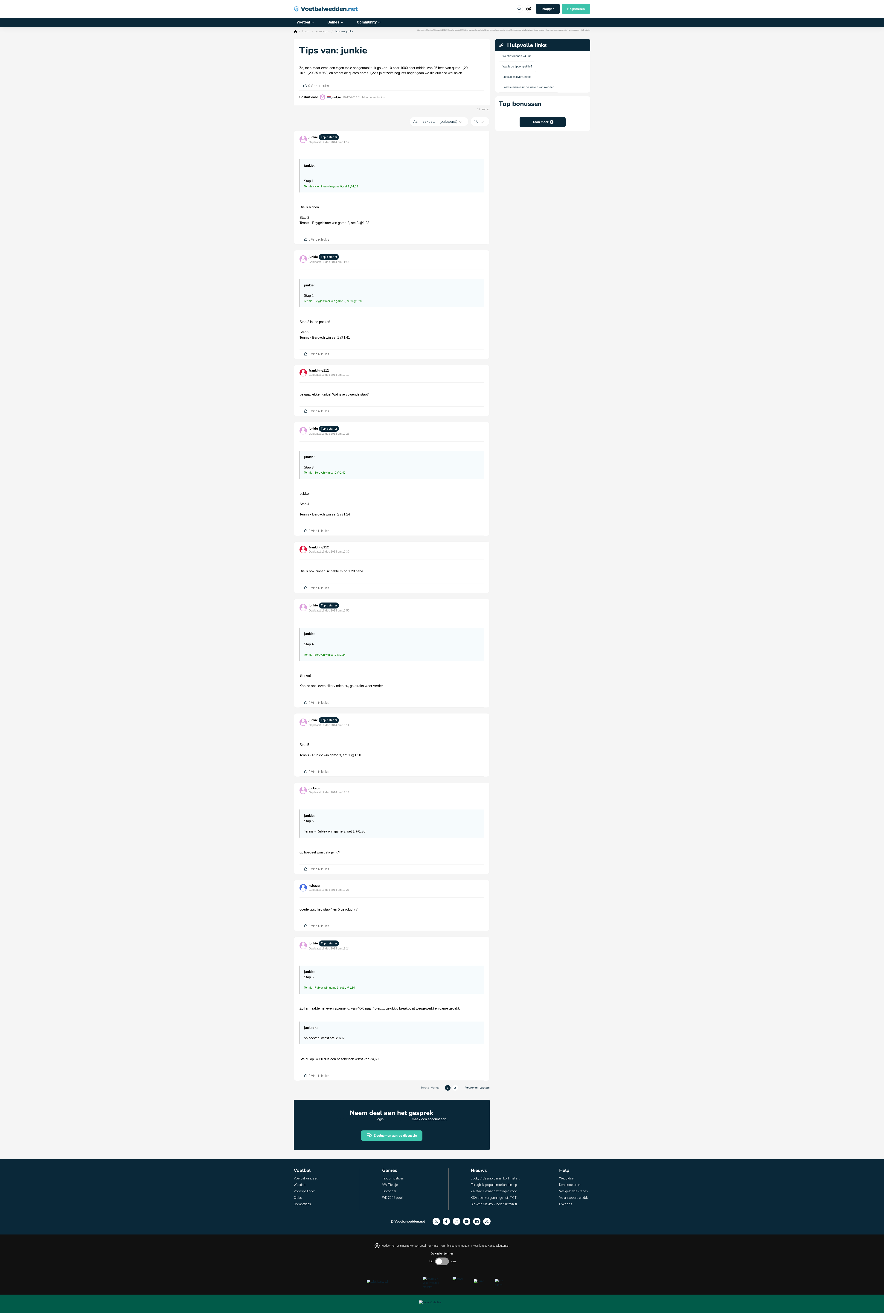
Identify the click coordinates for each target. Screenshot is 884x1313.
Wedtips (299, 1185)
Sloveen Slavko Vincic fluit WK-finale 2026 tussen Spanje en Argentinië (495, 1204)
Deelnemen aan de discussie (395, 1135)
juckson (314, 788)
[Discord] (478, 1221)
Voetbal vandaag (306, 1178)
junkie (336, 97)
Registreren (576, 9)
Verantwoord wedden (574, 1197)
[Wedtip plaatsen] (519, 9)
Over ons (565, 1204)
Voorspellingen (305, 1191)
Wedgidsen (567, 1178)
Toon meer (540, 122)
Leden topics (322, 31)
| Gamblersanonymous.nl (455, 1245)
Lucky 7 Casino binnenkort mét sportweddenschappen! (495, 1178)
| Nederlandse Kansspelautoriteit (490, 1245)
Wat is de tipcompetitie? (517, 66)
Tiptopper (389, 1191)
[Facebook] (448, 1221)
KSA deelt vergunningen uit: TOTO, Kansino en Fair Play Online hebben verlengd (495, 1197)
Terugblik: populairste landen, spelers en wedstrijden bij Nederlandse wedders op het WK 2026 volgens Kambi (495, 1185)
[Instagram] (458, 1221)
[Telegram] (468, 1221)
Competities (302, 1204)
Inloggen (547, 9)
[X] (438, 1221)
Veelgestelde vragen (573, 1191)
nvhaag (314, 885)
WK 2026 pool (392, 1197)
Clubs (298, 1197)
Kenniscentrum (570, 1185)
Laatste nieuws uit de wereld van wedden (528, 87)
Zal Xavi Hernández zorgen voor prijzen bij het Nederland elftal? (495, 1191)
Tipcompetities (393, 1178)
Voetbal (303, 22)
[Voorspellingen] (488, 1221)
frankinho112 (319, 370)
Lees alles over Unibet (517, 77)
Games (333, 22)
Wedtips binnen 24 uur (517, 56)
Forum (306, 31)
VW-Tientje (390, 1185)
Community (367, 22)
